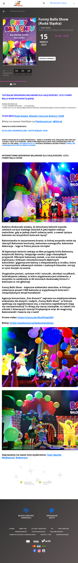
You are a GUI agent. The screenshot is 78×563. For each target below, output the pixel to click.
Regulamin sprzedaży (56, 531)
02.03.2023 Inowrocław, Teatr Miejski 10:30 (24, 130)
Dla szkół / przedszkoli (38, 528)
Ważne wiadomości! (21, 531)
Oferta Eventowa (63, 528)
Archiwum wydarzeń (62, 534)
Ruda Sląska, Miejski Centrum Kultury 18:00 (39, 115)
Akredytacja (23, 528)
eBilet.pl (57, 121)
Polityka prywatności (38, 531)
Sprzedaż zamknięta (47, 58)
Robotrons (22, 457)
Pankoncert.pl (43, 121)
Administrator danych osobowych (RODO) (23, 534)
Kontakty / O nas (46, 534)
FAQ (52, 528)
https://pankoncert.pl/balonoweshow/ (32, 322)
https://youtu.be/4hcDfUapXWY (36, 317)
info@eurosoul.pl (27, 143)
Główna (11, 528)
